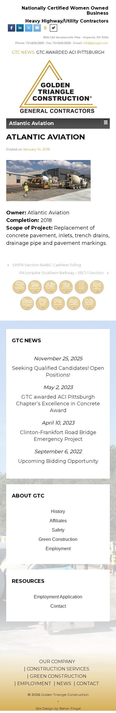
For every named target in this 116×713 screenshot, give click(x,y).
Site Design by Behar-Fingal (58, 708)
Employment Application (58, 596)
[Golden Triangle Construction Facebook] (11, 28)
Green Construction (58, 539)
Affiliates (58, 520)
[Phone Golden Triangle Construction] (45, 28)
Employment (58, 548)
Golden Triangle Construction (64, 694)
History (58, 511)
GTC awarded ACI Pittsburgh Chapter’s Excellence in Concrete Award (58, 404)
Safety (58, 530)
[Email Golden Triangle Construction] (37, 28)
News (64, 683)
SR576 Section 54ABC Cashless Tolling (46, 265)
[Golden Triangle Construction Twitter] (28, 28)
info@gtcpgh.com (95, 43)
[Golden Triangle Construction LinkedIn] (20, 28)
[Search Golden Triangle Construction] (53, 28)
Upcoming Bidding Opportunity (58, 461)
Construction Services (58, 669)
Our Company (57, 661)
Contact (58, 606)
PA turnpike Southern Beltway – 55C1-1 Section (61, 272)
